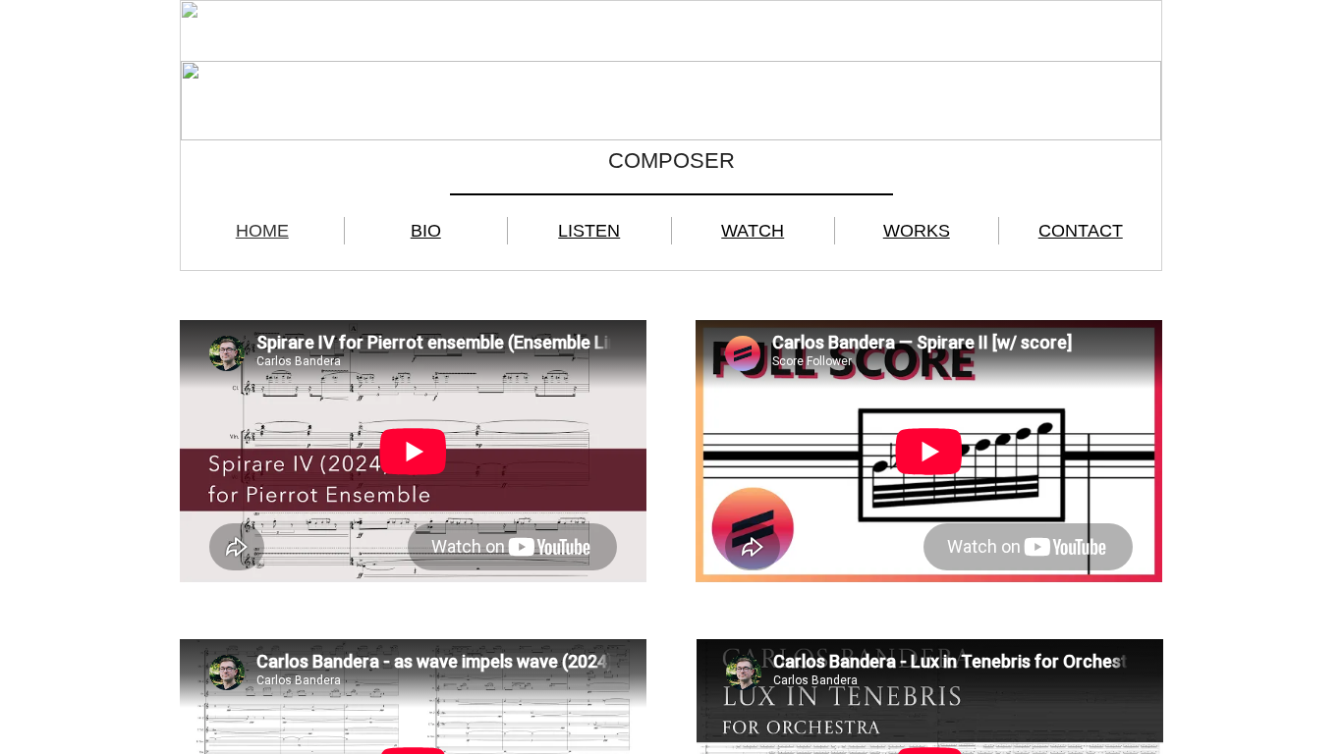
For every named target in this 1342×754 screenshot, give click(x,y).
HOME (262, 231)
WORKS (916, 231)
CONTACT (1080, 231)
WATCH (752, 231)
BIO (426, 231)
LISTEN (589, 231)
